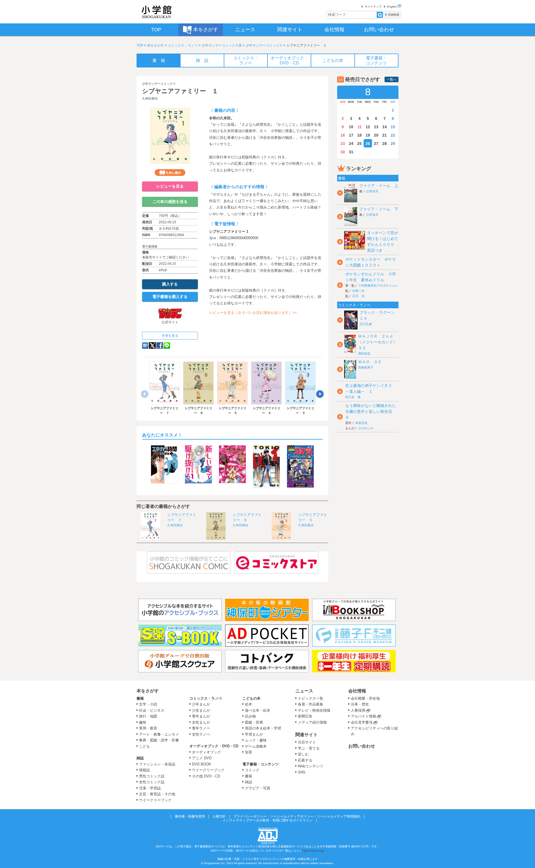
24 (351, 143)
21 (384, 135)
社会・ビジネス (151, 710)
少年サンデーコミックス (264, 45)
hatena (145, 345)
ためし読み (170, 172)
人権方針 (219, 816)
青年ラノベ (201, 728)
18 (359, 135)
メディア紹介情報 (312, 722)
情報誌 (144, 770)
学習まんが (256, 734)
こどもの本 (251, 698)
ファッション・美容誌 (157, 764)
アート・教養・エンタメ (159, 734)
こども (144, 746)
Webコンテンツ (310, 766)
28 (384, 143)
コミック (252, 770)
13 (376, 127)
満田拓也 (364, 353)
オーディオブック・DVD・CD (213, 746)
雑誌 (140, 758)
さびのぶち (366, 428)
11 (360, 127)
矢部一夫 (358, 290)
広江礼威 (365, 324)
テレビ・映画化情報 (314, 710)
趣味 (142, 722)
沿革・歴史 (360, 704)
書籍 (140, 698)
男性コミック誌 (151, 776)
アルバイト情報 (363, 716)
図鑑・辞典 (254, 722)
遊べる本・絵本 (257, 710)
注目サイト (307, 742)
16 (343, 135)
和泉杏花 (361, 423)
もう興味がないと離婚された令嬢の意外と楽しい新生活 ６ (370, 411)
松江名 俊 (353, 397)
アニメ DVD (201, 758)
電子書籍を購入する (170, 296)
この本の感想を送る (170, 201)
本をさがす (155, 45)
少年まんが (201, 704)
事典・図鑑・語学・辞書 (159, 740)
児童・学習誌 (150, 788)
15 (393, 127)
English (392, 6)
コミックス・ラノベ (183, 45)
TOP (140, 45)
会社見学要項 (362, 722)
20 (376, 135)
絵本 (248, 704)
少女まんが (201, 710)
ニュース (304, 690)
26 (368, 143)
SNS (301, 772)
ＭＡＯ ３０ (369, 362)
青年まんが (201, 716)
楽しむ (303, 754)
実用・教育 (148, 728)
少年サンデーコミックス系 (222, 45)
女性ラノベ (201, 734)
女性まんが (201, 722)
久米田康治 (149, 98)
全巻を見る (170, 336)
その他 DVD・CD (206, 776)
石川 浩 (358, 296)
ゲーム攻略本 (256, 746)
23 (343, 143)
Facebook (159, 345)
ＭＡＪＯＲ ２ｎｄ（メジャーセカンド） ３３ (379, 342)
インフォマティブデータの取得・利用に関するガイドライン (267, 820)
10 (351, 127)
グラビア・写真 (257, 788)
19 (368, 135)
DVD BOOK (201, 764)
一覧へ (391, 79)
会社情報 (357, 690)
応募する (305, 760)
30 (343, 152)
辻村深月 (372, 191)
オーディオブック (206, 752)
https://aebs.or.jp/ (313, 850)
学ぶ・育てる (309, 748)
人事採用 (358, 710)
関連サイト (306, 734)
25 (359, 143)
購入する (170, 284)
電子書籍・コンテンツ (260, 764)
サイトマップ (373, 6)
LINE (167, 345)
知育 (248, 752)
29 (393, 143)
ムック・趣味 (256, 740)
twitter (152, 345)
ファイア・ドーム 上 (378, 185)
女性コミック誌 (151, 782)
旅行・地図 (148, 716)
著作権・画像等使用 (190, 816)
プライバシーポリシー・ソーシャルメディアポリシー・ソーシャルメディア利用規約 (296, 816)
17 (351, 135)
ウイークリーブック (155, 800)
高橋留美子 (365, 367)
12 (368, 127)
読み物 (250, 716)
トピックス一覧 (310, 698)
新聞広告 (305, 716)
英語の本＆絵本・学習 (263, 728)
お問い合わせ (361, 746)
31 (351, 152)
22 (393, 135)
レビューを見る (170, 186)
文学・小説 (148, 704)
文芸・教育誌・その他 (157, 794)
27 (376, 143)
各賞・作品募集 (310, 704)
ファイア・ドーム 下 (378, 209)
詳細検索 (393, 14)
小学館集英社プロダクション (378, 285)
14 (384, 127)
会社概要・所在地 (365, 698)
